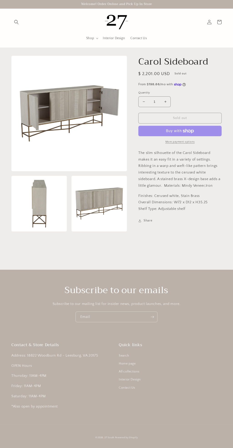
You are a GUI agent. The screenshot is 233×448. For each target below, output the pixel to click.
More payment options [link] (180, 141)
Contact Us (127, 388)
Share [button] (148, 220)
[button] (16, 22)
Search (124, 355)
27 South (109, 437)
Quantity (144, 92)
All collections (129, 371)
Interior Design (130, 379)
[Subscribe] (152, 317)
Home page (127, 363)
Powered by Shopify (126, 437)
